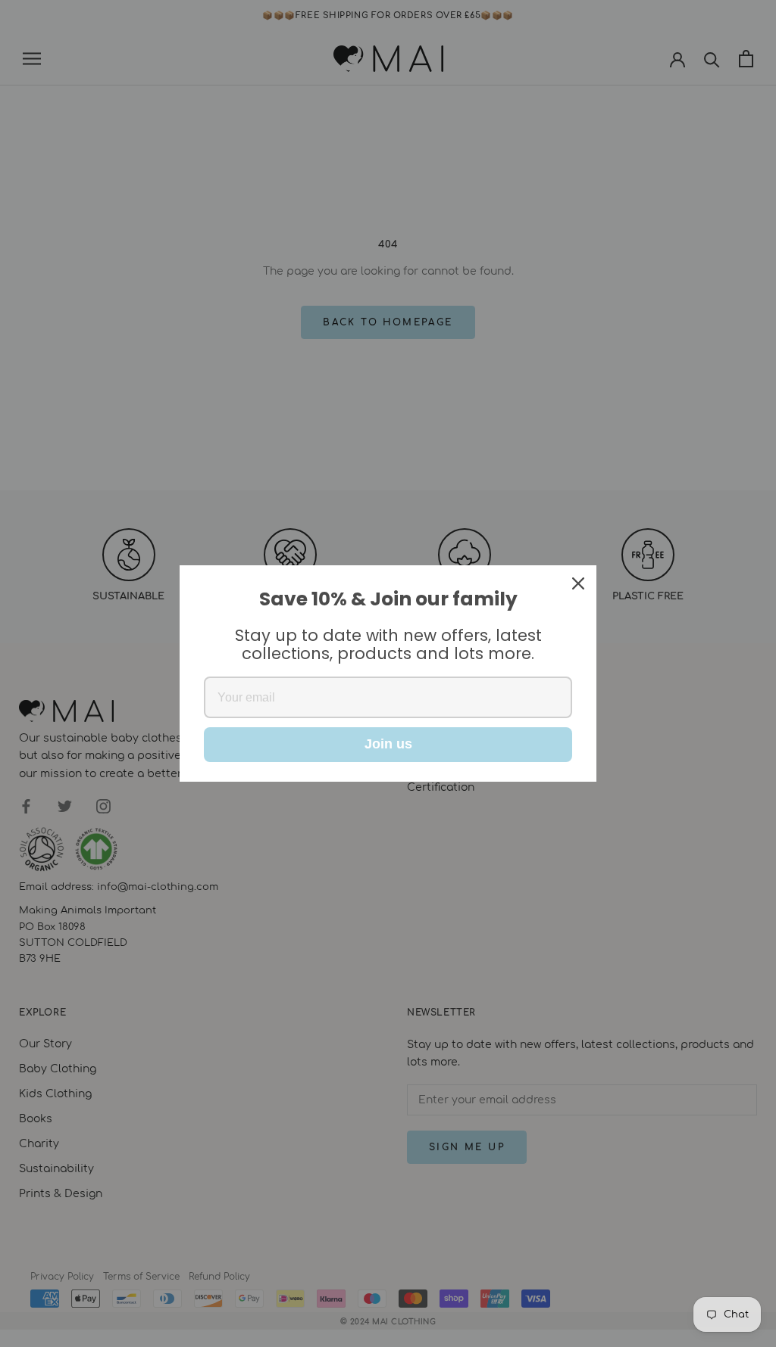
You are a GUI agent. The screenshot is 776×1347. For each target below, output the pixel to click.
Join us (388, 743)
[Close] (578, 583)
